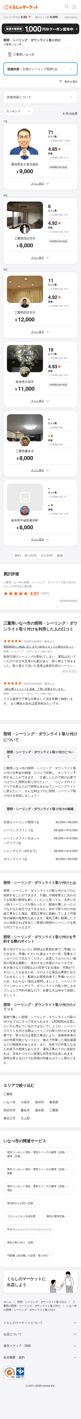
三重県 (8, 1094)
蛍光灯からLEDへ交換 (20, 1203)
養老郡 (53, 1102)
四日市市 (9, 1110)
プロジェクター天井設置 (21, 1216)
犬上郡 (25, 1118)
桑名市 (25, 1110)
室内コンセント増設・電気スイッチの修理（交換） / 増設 (37, 1188)
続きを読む (70, 671)
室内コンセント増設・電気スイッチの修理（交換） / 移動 (37, 1171)
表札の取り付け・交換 (20, 1242)
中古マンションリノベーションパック (29, 1229)
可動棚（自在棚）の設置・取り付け (28, 1255)
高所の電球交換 (55, 1216)
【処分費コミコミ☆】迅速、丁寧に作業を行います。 (34, 689)
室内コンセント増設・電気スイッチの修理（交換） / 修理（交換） (37, 1154)
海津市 (39, 1102)
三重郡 (53, 1110)
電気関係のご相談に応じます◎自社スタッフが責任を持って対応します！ (40, 646)
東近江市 (9, 1118)
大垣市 (25, 1102)
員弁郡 (39, 1110)
